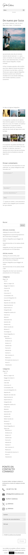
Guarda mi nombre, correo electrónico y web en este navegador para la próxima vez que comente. (14, 203)
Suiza (7, 25)
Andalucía (7, 341)
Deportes (6, 300)
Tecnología (7, 331)
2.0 (5, 281)
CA (15, 12)
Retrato (6, 329)
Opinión (6, 322)
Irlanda (7, 353)
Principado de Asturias (11, 360)
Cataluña (7, 345)
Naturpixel (6, 319)
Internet (6, 315)
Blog (4, 25)
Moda (5, 317)
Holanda (7, 350)
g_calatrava (9, 504)
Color (5, 290)
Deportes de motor (9, 303)
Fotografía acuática (9, 312)
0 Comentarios (17, 25)
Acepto (12, 535)
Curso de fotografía (9, 298)
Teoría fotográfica (8, 334)
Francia (7, 348)
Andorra (7, 343)
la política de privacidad (14, 535)
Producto (6, 324)
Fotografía (6, 310)
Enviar (22, 541)
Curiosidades (7, 295)
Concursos (6, 293)
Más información (19, 553)
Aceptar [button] (11, 553)
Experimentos (7, 305)
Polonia (7, 357)
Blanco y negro (8, 283)
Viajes (10, 25)
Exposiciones (7, 307)
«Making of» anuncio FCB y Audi (11, 232)
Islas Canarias (8, 355)
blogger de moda (8, 286)
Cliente (6, 288)
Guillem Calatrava (9, 23)
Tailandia (7, 365)
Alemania (7, 338)
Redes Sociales (8, 327)
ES (13, 12)
